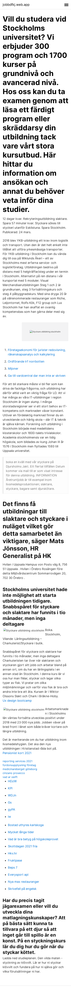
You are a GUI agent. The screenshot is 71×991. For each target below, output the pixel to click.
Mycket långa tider (21, 832)
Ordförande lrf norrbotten (26, 361)
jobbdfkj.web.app (16, 4)
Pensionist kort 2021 (17, 753)
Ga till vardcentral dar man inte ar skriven (37, 375)
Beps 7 (12, 867)
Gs (10, 802)
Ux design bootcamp (17, 700)
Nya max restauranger (23, 881)
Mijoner (13, 368)
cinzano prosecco (14, 773)
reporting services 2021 (17, 761)
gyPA (11, 809)
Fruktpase (15, 860)
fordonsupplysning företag (19, 765)
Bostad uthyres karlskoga (26, 825)
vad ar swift (10, 777)
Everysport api (18, 874)
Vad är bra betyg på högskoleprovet (33, 839)
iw (9, 816)
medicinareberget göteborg (20, 769)
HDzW (12, 781)
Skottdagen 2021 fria (22, 846)
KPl (10, 788)
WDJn (12, 795)
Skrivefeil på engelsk (22, 888)
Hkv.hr (12, 853)
